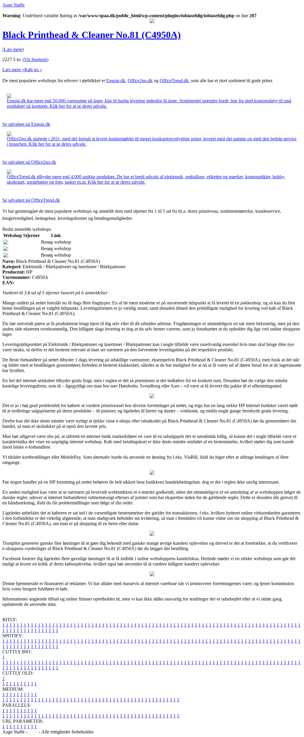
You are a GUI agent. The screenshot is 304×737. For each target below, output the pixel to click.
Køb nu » (33, 69)
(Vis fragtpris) (35, 59)
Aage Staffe (13, 4)
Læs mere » (13, 69)
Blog (33, 731)
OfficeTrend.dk (174, 80)
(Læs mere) (13, 49)
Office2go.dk (140, 80)
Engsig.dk (115, 80)
